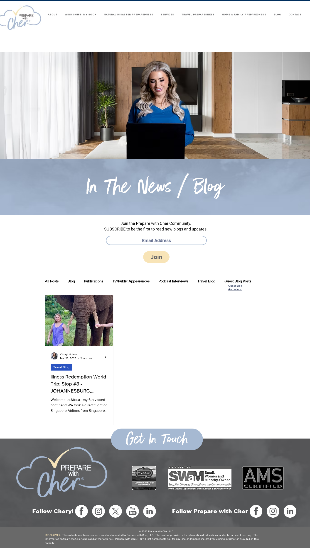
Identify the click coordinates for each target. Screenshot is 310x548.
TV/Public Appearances (131, 281)
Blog (71, 281)
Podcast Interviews (173, 281)
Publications (93, 281)
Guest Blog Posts (237, 281)
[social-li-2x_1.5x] (149, 511)
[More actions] (107, 356)
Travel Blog (206, 281)
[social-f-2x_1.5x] (81, 511)
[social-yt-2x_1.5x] (132, 511)
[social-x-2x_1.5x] (115, 511)
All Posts (52, 281)
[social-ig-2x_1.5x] (98, 511)
